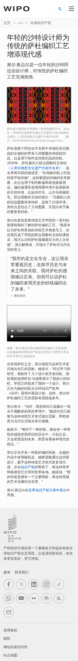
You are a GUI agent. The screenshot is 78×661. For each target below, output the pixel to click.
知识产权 (28, 467)
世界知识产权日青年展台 (47, 490)
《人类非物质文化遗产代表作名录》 (34, 168)
